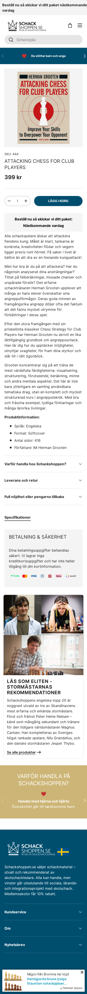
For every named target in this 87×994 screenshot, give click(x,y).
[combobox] (43, 39)
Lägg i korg (58, 201)
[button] (70, 25)
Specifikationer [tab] (17, 517)
